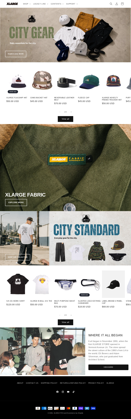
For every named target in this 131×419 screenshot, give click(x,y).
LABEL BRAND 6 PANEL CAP (112, 302)
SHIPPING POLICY (49, 383)
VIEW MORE (108, 367)
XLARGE (110, 383)
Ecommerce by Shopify (75, 413)
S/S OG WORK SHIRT (15, 301)
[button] (26, 4)
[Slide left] (60, 112)
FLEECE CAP (83, 98)
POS (61, 413)
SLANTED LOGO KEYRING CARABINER (89, 302)
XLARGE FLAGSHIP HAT (16, 98)
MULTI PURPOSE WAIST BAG (64, 302)
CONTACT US (32, 383)
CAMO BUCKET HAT (38, 98)
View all (65, 119)
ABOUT (20, 383)
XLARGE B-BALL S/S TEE (41, 301)
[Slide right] (71, 112)
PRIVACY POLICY (96, 383)
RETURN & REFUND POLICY (73, 383)
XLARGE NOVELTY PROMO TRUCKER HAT (112, 99)
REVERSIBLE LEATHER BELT (64, 99)
